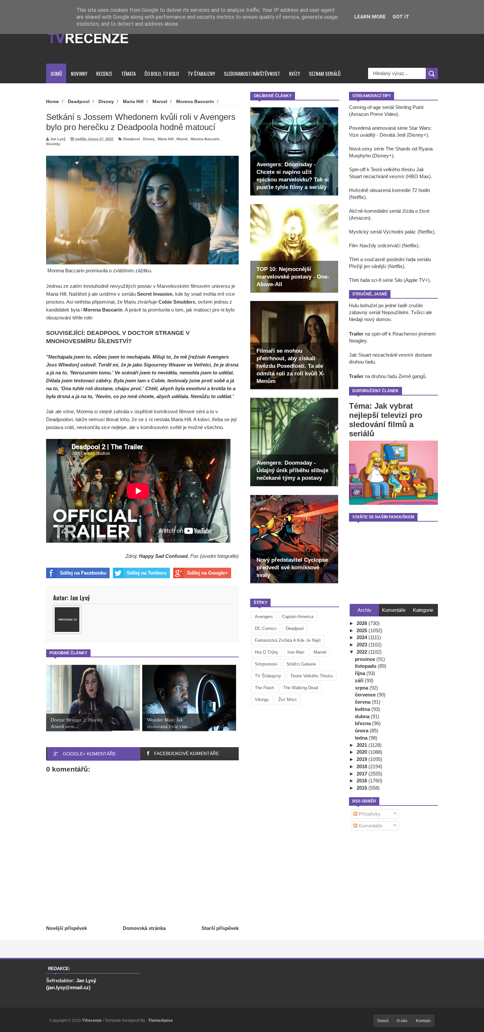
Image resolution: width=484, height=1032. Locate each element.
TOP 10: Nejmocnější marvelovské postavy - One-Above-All (292, 276)
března (363, 723)
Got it (400, 17)
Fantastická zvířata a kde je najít (288, 640)
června (363, 702)
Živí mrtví (287, 699)
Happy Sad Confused (163, 556)
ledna (362, 738)
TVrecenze (92, 1020)
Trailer (356, 334)
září (360, 680)
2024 (362, 637)
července (366, 694)
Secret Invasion (155, 294)
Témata (128, 73)
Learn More (370, 17)
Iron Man (295, 652)
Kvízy (294, 73)
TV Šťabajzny (268, 675)
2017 (362, 773)
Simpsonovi (266, 664)
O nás (402, 1020)
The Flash (264, 687)
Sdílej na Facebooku (83, 573)
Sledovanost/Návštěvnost (252, 73)
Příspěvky (369, 814)
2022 (362, 652)
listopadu (366, 666)
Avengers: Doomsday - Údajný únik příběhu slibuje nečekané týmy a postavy (292, 470)
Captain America (297, 616)
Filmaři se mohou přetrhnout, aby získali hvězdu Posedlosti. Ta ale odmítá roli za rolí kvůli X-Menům (290, 366)
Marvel (319, 652)
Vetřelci (202, 364)
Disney (149, 139)
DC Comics (266, 628)
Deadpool (295, 628)
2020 (362, 752)
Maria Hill (166, 139)
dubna (363, 716)
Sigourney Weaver (165, 364)
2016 (362, 780)
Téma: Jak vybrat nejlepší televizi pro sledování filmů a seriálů (385, 419)
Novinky (79, 73)
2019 (362, 759)
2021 (362, 745)
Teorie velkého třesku (311, 675)
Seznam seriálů (324, 73)
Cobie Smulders (176, 302)
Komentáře (369, 825)
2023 (362, 644)
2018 (362, 766)
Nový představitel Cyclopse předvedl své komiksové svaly (292, 567)
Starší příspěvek (220, 928)
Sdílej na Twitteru (147, 573)
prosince (365, 659)
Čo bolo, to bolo (162, 73)
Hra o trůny (266, 652)
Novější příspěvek (66, 928)
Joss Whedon (61, 364)
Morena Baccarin (205, 139)
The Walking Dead (300, 687)
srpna (362, 688)
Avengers (264, 616)
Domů (56, 73)
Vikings (262, 699)
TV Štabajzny (201, 73)
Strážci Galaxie (301, 664)
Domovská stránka (144, 928)
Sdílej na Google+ (207, 573)
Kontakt (423, 1020)
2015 (362, 788)
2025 (362, 630)
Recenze (104, 73)
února (362, 730)
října (360, 673)
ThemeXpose (160, 1020)
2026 (362, 623)
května (363, 709)
